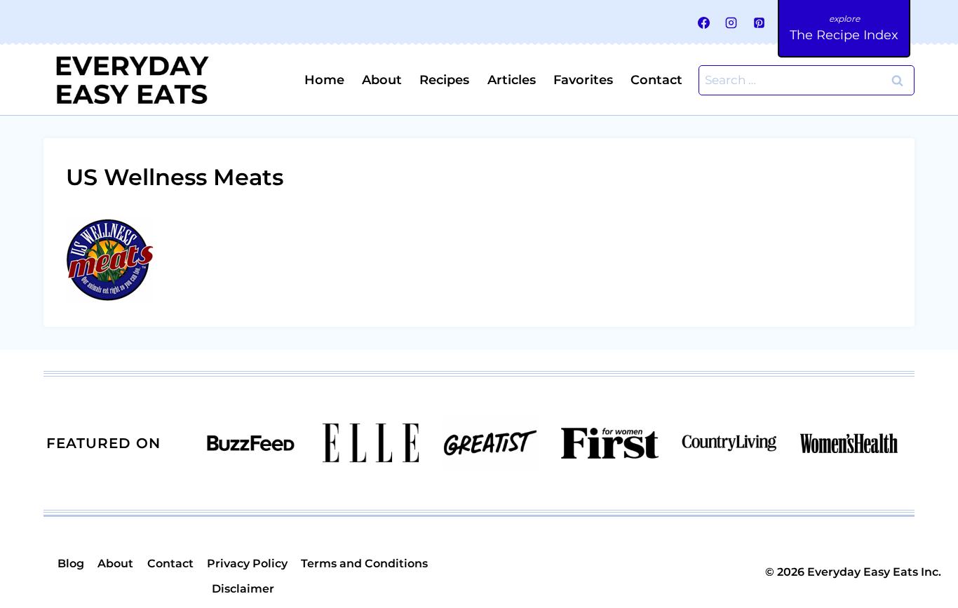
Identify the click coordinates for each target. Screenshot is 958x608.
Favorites (583, 80)
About (382, 80)
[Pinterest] (759, 22)
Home (324, 80)
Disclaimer (243, 588)
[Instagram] (731, 22)
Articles (511, 80)
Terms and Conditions (364, 563)
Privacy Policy (247, 563)
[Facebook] (704, 22)
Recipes (444, 80)
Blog (71, 563)
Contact (656, 80)
